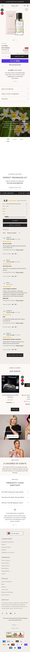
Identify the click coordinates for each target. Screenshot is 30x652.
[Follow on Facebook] (2, 613)
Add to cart (19, 56)
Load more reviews (15, 355)
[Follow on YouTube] (11, 613)
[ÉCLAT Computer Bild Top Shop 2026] (15, 635)
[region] (15, 515)
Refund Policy (5, 568)
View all (15, 409)
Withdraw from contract (8, 552)
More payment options (15, 64)
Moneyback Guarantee (8, 541)
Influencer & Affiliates (7, 592)
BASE (21, 139)
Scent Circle (5, 589)
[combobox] (15, 533)
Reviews (4, 587)
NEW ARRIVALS (13, 436)
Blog (3, 584)
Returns (4, 544)
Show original (19, 249)
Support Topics (5, 565)
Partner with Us (6, 595)
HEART (15, 139)
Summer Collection (7, 581)
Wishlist (4, 549)
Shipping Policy (6, 571)
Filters (15, 220)
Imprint (3, 573)
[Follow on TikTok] (15, 613)
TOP (8, 139)
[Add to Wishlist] (26, 10)
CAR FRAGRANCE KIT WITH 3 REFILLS (10, 396)
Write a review (15, 225)
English (14, 625)
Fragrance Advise (6, 547)
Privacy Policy (5, 563)
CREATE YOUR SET (15, 187)
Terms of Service (6, 560)
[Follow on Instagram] (6, 613)
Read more (5, 298)
